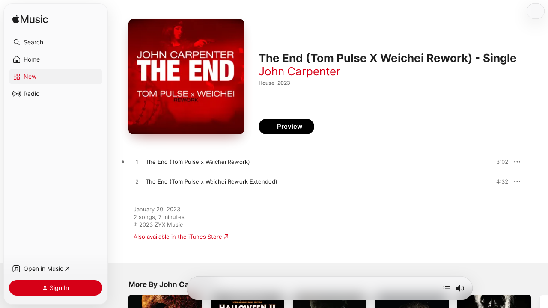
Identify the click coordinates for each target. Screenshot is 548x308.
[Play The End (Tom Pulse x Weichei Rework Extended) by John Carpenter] (137, 182)
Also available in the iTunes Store (178, 236)
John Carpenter (299, 71)
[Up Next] (446, 288)
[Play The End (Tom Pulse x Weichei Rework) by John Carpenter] (137, 162)
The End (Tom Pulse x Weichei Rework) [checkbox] (198, 161)
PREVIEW (498, 161)
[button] (55, 42)
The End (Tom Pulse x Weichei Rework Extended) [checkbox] (211, 181)
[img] (30, 19)
